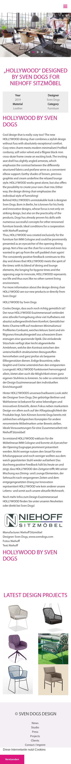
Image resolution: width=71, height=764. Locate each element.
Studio (35, 727)
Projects (35, 736)
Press (35, 732)
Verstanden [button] (12, 759)
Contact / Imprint (35, 745)
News (35, 723)
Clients (35, 740)
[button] (46, 750)
